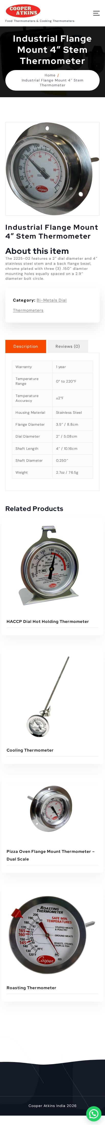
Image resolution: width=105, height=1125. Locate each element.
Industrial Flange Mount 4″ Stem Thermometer (53, 83)
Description (26, 346)
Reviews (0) (68, 346)
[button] (93, 1113)
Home (50, 75)
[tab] (25, 346)
